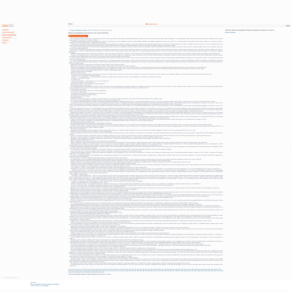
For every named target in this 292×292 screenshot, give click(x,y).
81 (129, 270)
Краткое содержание (230, 32)
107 (205, 270)
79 (124, 270)
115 (76, 272)
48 (192, 269)
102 (189, 270)
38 (165, 269)
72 (105, 270)
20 (116, 269)
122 (99, 272)
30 (143, 269)
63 (80, 270)
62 (77, 270)
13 (96, 269)
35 (157, 269)
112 (222, 270)
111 (219, 270)
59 (69, 270)
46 (187, 269)
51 (201, 269)
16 (105, 269)
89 (151, 270)
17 (107, 269)
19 (113, 269)
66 (88, 270)
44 (181, 269)
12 (94, 269)
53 (206, 269)
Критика (4, 42)
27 (135, 269)
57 (217, 269)
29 (140, 269)
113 (70, 272)
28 (138, 269)
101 (185, 270)
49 (195, 269)
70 (99, 270)
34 (154, 269)
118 (86, 272)
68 (94, 270)
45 (184, 269)
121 (96, 272)
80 (127, 270)
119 (89, 272)
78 (121, 270)
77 (118, 270)
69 (97, 270)
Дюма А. (85, 30)
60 (72, 270)
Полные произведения (9, 35)
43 (179, 269)
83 (135, 270)
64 (83, 270)
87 (146, 270)
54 (209, 269)
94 (165, 270)
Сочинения (5, 29)
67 (91, 270)
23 (124, 269)
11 (91, 269)
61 (75, 270)
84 (138, 270)
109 (212, 270)
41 (173, 269)
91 (157, 270)
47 (190, 269)
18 (110, 269)
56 (214, 269)
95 (168, 270)
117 (83, 272)
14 (99, 269)
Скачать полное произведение (78, 36)
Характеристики (6, 37)
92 (160, 270)
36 (159, 269)
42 (176, 269)
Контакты (46, 285)
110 (215, 270)
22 (121, 269)
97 (173, 270)
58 (220, 269)
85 (140, 270)
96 (170, 270)
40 (170, 269)
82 (132, 270)
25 (129, 269)
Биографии (5, 40)
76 (116, 270)
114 (73, 272)
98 (176, 270)
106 (202, 270)
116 (80, 272)
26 (132, 269)
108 (209, 270)
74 (110, 270)
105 (199, 270)
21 (118, 269)
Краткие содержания (8, 32)
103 (192, 270)
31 (146, 269)
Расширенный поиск (152, 24)
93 (162, 270)
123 (103, 272)
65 (86, 270)
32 (148, 269)
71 (102, 270)
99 (179, 270)
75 (113, 270)
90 (154, 270)
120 (93, 272)
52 (203, 269)
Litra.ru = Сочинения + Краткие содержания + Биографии (44, 284)
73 (108, 270)
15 (102, 269)
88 (149, 270)
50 (198, 269)
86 (143, 270)
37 (162, 269)
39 (168, 269)
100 (182, 270)
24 (127, 269)
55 (211, 269)
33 (151, 269)
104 (195, 270)
